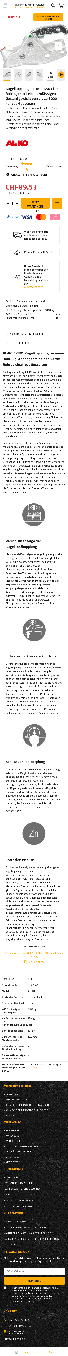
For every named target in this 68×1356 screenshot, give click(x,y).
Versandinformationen (19, 1183)
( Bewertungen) (53, 166)
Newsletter (13, 1162)
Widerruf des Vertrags (19, 1206)
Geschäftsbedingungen (19, 1152)
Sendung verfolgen (17, 1100)
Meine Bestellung (17, 1086)
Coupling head (37, 962)
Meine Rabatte (14, 1157)
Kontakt (10, 1115)
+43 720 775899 (33, 287)
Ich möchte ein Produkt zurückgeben (27, 1110)
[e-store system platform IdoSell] (34, 1352)
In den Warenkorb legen (35, 204)
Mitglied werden (16, 1252)
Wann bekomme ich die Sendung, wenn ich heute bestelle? (36, 235)
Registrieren (13, 1130)
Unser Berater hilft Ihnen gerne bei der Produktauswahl (37, 276)
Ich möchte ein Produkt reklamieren (27, 1105)
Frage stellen (18, 342)
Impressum (11, 1177)
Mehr (34, 1067)
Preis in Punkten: (33, 252)
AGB (7, 1194)
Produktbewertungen (25, 334)
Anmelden (34, 1281)
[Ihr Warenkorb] (61, 6)
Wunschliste (13, 1141)
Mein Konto (12, 1122)
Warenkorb (12, 1136)
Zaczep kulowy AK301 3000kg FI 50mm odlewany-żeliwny (37, 954)
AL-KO (23, 159)
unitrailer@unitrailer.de (23, 1326)
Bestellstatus (14, 1094)
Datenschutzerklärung (19, 1200)
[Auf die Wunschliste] (57, 203)
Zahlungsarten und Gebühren (23, 1189)
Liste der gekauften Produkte (23, 1146)
